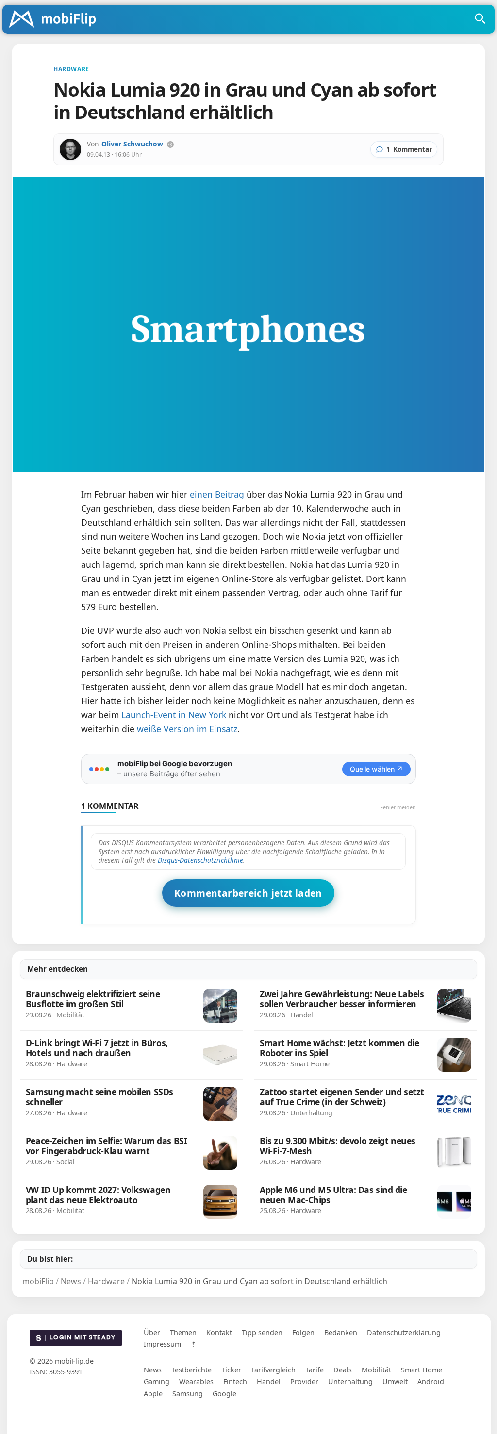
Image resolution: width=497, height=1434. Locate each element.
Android (430, 1381)
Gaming (156, 1381)
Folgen (303, 1332)
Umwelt (395, 1381)
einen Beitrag (217, 494)
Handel (269, 1381)
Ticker (231, 1369)
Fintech (235, 1381)
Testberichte (191, 1369)
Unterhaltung (350, 1381)
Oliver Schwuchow (132, 143)
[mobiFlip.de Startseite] (56, 19)
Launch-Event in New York (173, 715)
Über (152, 1332)
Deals (342, 1369)
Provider (304, 1381)
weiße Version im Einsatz (187, 729)
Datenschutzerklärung (404, 1332)
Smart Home (421, 1369)
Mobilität (376, 1369)
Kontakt (219, 1332)
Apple (153, 1393)
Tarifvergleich (273, 1369)
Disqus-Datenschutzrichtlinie (200, 860)
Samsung (187, 1393)
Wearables (196, 1381)
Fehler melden (398, 807)
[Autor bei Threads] (170, 144)
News (153, 1369)
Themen (183, 1332)
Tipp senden (262, 1332)
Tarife (314, 1369)
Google (224, 1393)
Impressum (162, 1344)
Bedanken (340, 1332)
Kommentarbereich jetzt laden (248, 893)
